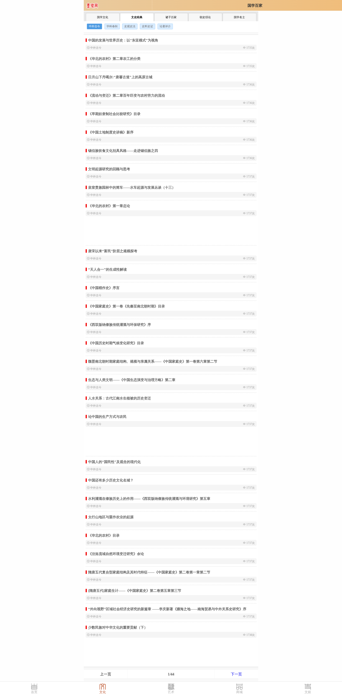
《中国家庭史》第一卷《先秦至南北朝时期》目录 (126, 306)
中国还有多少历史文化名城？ (111, 480)
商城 (239, 692)
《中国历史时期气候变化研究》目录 (116, 343)
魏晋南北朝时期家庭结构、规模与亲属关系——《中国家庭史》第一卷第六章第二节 (152, 361)
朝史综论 (205, 17)
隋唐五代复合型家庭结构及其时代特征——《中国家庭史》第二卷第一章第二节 (149, 572)
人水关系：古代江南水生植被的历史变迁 (119, 398)
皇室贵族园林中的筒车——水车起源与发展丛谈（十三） (131, 187)
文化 (102, 692)
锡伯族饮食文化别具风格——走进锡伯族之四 (123, 150)
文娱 (308, 692)
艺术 (171, 692)
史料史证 (147, 26)
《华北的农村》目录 (104, 535)
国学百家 (255, 5)
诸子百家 (171, 17)
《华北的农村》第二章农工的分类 (114, 58)
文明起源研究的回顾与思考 (109, 169)
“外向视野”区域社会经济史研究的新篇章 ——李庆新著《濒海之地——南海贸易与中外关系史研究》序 (167, 609)
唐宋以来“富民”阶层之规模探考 (112, 251)
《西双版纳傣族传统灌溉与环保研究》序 (119, 324)
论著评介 (165, 26)
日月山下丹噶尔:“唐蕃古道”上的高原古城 (120, 77)
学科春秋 (112, 26)
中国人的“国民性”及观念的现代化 (114, 461)
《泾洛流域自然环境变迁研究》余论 (116, 553)
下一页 (236, 674)
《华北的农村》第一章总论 (109, 206)
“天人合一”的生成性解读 (107, 269)
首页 (34, 692)
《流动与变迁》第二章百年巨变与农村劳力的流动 (126, 95)
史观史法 (129, 26)
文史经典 (136, 17)
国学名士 (239, 17)
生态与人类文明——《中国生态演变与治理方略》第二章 (131, 380)
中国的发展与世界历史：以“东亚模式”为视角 (123, 40)
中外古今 (94, 26)
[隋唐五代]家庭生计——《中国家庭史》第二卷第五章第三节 (134, 590)
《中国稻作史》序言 (104, 288)
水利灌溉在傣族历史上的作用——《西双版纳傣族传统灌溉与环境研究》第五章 (149, 498)
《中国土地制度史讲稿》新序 (111, 132)
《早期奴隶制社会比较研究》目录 (114, 114)
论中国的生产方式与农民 (107, 416)
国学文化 (102, 17)
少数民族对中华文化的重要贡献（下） (118, 627)
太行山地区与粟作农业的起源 (111, 517)
